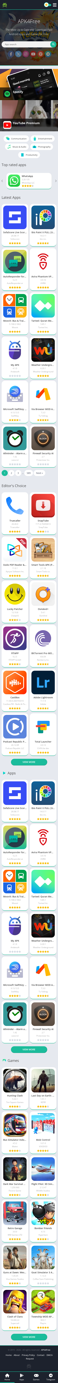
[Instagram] (26, 54)
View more (29, 761)
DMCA (50, 1355)
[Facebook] (11, 54)
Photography (44, 146)
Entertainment (45, 138)
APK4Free (45, 1349)
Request (30, 1358)
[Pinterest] (40, 54)
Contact (40, 1355)
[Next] (55, 181)
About (17, 1355)
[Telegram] (48, 54)
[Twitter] (18, 54)
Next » (39, 473)
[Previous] (2, 181)
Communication (19, 138)
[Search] (53, 44)
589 (29, 473)
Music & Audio (19, 146)
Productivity (32, 154)
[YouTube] (33, 54)
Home (9, 1355)
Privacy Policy (28, 1355)
